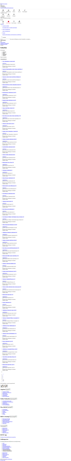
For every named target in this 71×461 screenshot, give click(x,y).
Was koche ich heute (5, 422)
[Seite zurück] (3, 374)
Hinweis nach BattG (5, 447)
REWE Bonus (4, 393)
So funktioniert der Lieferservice (7, 401)
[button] (2, 65)
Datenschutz (4, 444)
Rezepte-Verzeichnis (5, 420)
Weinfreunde (4, 430)
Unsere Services (5, 394)
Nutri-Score (4, 423)
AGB (3, 443)
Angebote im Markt (5, 391)
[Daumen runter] (6, 386)
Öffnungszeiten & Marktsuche (7, 421)
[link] (36, 26)
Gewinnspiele (4, 395)
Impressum (4, 445)
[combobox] (5, 39)
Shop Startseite (2, 42)
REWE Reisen (4, 428)
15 (3, 380)
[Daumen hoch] (2, 386)
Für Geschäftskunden (6, 404)
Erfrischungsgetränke (3, 44)
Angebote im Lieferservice (6, 392)
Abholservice (4, 402)
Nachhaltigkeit (4, 409)
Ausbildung (4, 412)
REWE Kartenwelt (5, 429)
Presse (3, 413)
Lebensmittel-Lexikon (6, 419)
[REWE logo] (2, 24)
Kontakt (3, 414)
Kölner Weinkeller (5, 432)
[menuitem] (3, 10)
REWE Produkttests (5, 396)
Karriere (3, 411)
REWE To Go (4, 453)
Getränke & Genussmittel (4, 43)
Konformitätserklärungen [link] (6, 449)
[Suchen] (30, 39)
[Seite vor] (3, 381)
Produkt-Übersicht (5, 403)
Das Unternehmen (5, 410)
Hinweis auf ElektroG (6, 448)
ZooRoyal (4, 431)
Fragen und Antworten (6, 418)
